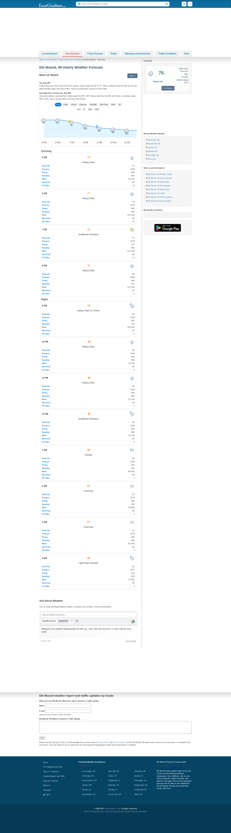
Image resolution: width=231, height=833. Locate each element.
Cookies (114, 812)
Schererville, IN (140, 790)
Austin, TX (112, 776)
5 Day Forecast (95, 53)
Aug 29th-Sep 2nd (48, 621)
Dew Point (104, 105)
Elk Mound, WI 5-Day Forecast (160, 178)
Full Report (168, 88)
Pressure (83, 105)
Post (42, 738)
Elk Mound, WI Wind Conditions (160, 197)
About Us (46, 785)
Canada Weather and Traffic (54, 776)
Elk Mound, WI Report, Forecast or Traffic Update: (59, 719)
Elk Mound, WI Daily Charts (159, 189)
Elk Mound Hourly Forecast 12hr (171, 762)
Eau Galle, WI (153, 155)
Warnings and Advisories (137, 53)
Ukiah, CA (138, 794)
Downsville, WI (153, 140)
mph (90, 109)
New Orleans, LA (88, 794)
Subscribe (47, 790)
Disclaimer (133, 641)
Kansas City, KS (114, 794)
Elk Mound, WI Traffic (156, 193)
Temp (58, 105)
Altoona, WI (152, 148)
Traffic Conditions (167, 53)
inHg (97, 109)
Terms (127, 641)
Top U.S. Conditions (51, 772)
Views (132, 76)
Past (186, 53)
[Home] (52, 4)
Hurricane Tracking (50, 781)
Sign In (48, 795)
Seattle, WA (87, 785)
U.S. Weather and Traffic (52, 767)
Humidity (93, 105)
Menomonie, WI (154, 144)
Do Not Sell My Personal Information (133, 812)
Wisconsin (69, 60)
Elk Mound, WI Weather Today (160, 174)
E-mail (42, 711)
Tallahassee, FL (114, 780)
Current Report (49, 53)
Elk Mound (79, 60)
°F (84, 109)
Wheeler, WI (152, 151)
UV (119, 105)
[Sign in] (184, 4)
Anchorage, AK (88, 776)
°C (77, 621)
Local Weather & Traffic (54, 60)
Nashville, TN (113, 785)
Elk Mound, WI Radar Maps (158, 182)
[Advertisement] (115, 29)
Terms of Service (119, 742)
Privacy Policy (103, 742)
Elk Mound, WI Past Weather (159, 186)
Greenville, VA (139, 771)
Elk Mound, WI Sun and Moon (159, 201)
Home (41, 60)
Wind (113, 105)
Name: (42, 706)
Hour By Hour (72, 53)
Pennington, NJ (140, 780)
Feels (66, 105)
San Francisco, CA (89, 780)
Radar (114, 53)
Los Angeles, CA (88, 771)
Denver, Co (86, 790)
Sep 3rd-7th (63, 621)
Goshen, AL (138, 776)
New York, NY (113, 771)
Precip (73, 105)
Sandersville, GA (140, 785)
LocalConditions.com (112, 809)
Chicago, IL (112, 790)
